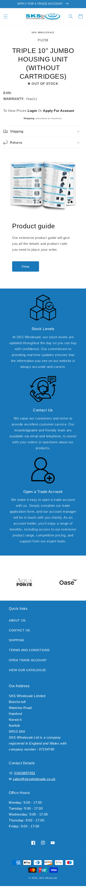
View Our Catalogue (27, 670)
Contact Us (19, 630)
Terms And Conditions (29, 650)
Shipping (29, 118)
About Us (17, 620)
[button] (5, 16)
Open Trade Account (28, 660)
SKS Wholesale (43, 32)
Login (32, 111)
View (26, 266)
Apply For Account (58, 111)
